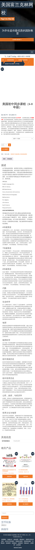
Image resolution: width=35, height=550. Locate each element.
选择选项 (9, 476)
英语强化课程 (27, 541)
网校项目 (22, 539)
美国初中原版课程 (23, 60)
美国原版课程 (10, 60)
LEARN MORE (16, 39)
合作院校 (18, 544)
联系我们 (14, 543)
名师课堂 (20, 543)
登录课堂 (8, 543)
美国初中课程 (19, 541)
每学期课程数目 (5, 138)
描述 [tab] (4, 158)
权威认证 (9, 539)
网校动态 (26, 543)
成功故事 (16, 539)
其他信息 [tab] (9, 158)
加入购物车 (5, 149)
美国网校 (3, 539)
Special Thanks (18, 547)
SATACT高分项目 (9, 541)
